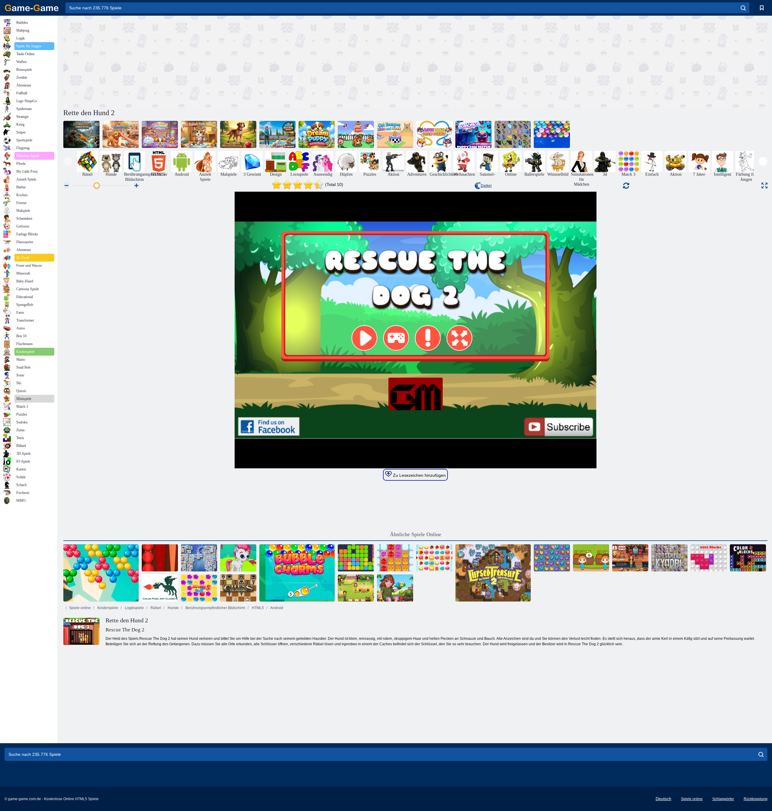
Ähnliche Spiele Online (415, 534)
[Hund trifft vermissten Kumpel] (238, 134)
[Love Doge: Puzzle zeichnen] (434, 134)
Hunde (173, 608)
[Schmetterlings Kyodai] (513, 134)
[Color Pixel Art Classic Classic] (160, 588)
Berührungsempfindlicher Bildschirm (215, 608)
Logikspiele (134, 608)
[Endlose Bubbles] (552, 134)
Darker (486, 186)
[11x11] (356, 557)
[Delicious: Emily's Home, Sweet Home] (356, 588)
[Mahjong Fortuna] (199, 557)
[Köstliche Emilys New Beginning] (630, 557)
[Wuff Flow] (356, 134)
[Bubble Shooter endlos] (101, 573)
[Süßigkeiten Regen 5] (199, 588)
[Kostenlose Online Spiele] (32, 8)
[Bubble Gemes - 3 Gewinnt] (238, 557)
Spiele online (80, 608)
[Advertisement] (239, 61)
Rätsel (155, 608)
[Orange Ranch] (591, 557)
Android (276, 608)
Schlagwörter (723, 799)
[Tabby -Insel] (395, 588)
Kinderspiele (107, 608)
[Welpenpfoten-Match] (473, 134)
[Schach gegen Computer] (238, 588)
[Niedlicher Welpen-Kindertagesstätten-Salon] (160, 134)
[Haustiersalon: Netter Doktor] (199, 134)
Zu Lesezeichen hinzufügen (419, 475)
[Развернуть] (764, 185)
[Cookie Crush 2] (434, 557)
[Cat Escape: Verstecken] (395, 134)
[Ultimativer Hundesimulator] (81, 134)
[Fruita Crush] (552, 557)
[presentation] (67, 161)
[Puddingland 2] (395, 557)
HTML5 (257, 608)
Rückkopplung (755, 799)
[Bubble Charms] (297, 573)
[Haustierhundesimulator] (121, 134)
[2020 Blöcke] (709, 557)
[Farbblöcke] (748, 557)
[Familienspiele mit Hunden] (277, 134)
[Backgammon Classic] (160, 557)
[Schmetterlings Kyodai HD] (669, 557)
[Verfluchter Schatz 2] (493, 573)
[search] (743, 8)
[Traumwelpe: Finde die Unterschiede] (317, 134)
